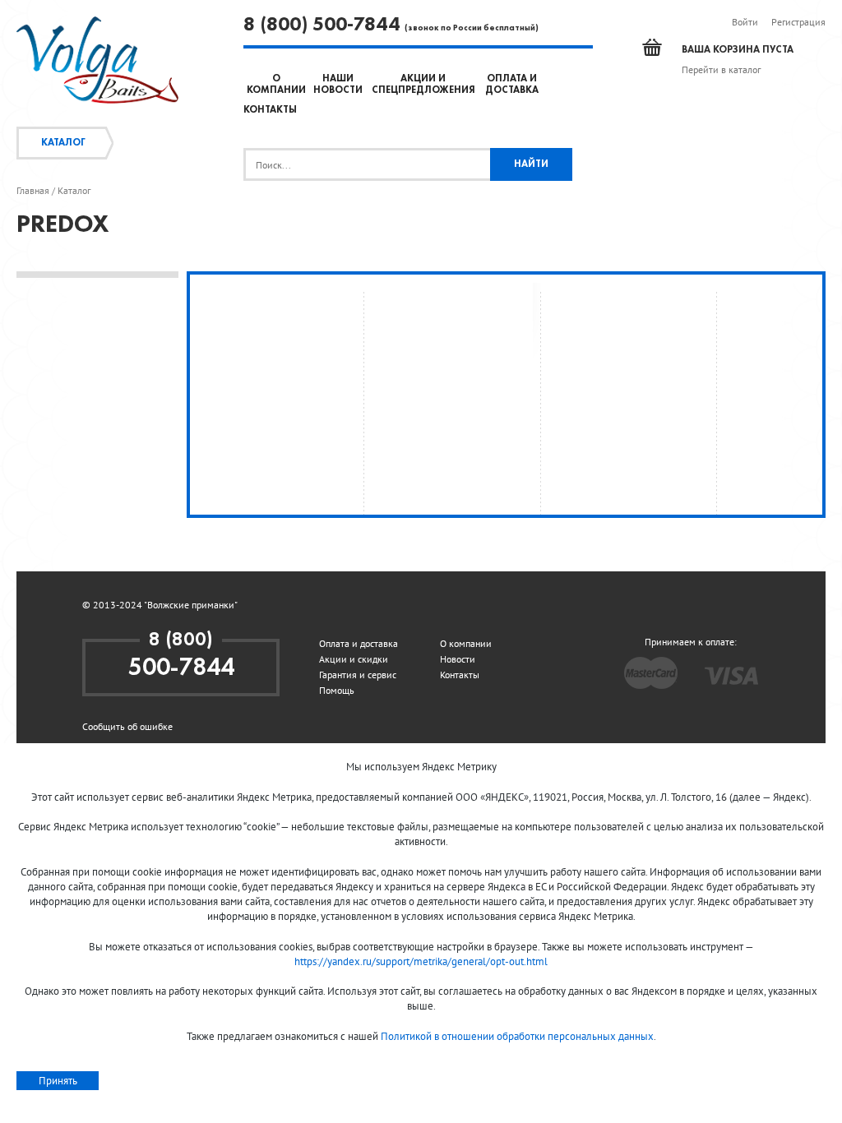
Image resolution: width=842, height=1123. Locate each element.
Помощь (336, 690)
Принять (58, 1081)
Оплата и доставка (358, 643)
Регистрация (798, 22)
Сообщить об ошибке (127, 726)
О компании (466, 643)
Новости (457, 659)
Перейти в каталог (721, 69)
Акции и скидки (353, 659)
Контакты (270, 110)
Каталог (63, 143)
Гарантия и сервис (357, 674)
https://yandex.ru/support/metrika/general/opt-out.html (421, 961)
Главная (32, 191)
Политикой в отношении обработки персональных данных (517, 1036)
